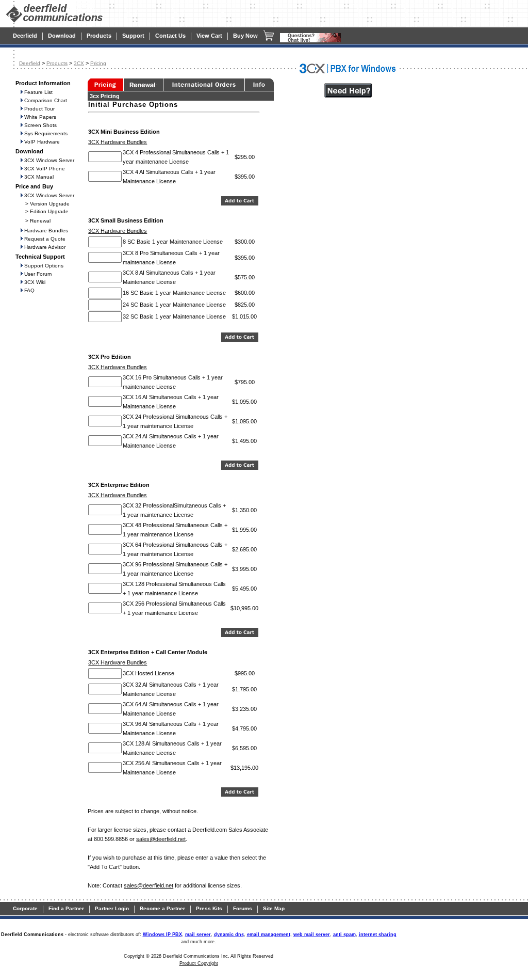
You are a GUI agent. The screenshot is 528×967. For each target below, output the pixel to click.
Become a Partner (162, 908)
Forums (242, 908)
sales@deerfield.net (161, 839)
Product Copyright (198, 963)
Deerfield (25, 36)
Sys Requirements (46, 133)
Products (99, 36)
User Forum (38, 274)
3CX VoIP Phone (44, 168)
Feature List (38, 92)
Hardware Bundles (46, 230)
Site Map (274, 908)
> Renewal (38, 221)
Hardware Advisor (44, 247)
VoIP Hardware (42, 142)
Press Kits (209, 908)
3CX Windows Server (49, 160)
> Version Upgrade (47, 204)
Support (133, 36)
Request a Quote (44, 239)
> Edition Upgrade (47, 211)
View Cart (209, 36)
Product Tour (39, 109)
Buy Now (245, 36)
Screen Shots (40, 125)
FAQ (29, 290)
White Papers (40, 117)
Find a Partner (66, 908)
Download (62, 36)
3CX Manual (39, 177)
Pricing (98, 63)
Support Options (43, 265)
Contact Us (170, 36)
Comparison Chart (45, 100)
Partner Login (112, 908)
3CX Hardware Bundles (117, 142)
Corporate (25, 908)
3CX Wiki (34, 282)
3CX (79, 63)
